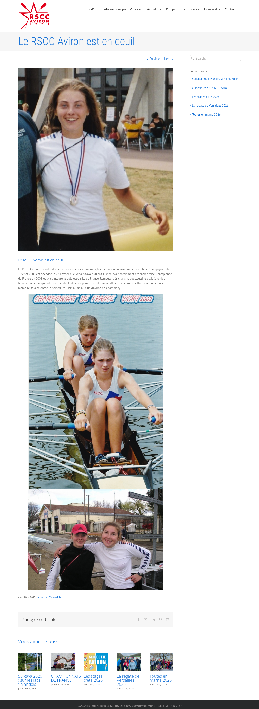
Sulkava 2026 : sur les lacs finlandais (30, 680)
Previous (155, 59)
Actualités (43, 597)
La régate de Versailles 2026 (128, 680)
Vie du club (55, 597)
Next (167, 59)
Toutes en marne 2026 (161, 678)
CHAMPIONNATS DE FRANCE (66, 678)
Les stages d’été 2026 (93, 678)
